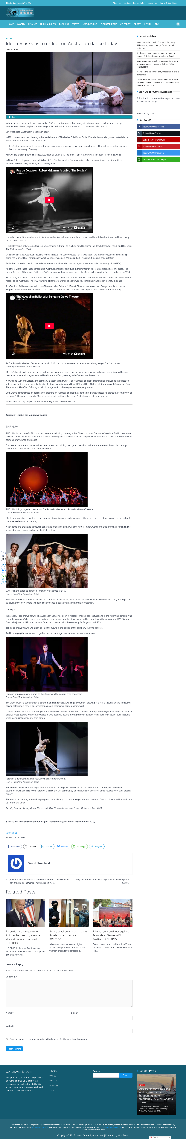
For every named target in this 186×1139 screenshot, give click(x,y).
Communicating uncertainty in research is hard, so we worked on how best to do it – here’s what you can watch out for (158, 82)
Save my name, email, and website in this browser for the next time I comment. (49, 1039)
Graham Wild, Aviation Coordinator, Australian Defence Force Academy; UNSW (154, 1108)
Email (74, 1012)
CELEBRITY (125, 24)
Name (10, 1012)
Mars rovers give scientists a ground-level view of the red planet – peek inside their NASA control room (157, 64)
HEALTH (148, 24)
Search (96, 1071)
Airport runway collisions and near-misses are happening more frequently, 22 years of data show (156, 1095)
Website (10, 1026)
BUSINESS (64, 24)
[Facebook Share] (3, 553)
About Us (117, 3)
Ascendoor (98, 1135)
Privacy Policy (139, 3)
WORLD (21, 24)
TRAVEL (76, 24)
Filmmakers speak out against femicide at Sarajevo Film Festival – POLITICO (111, 935)
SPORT (137, 24)
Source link (11, 833)
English (155, 1137)
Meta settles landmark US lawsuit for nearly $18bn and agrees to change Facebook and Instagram (156, 45)
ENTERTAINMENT (109, 24)
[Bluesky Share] (3, 570)
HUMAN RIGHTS (48, 24)
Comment (11, 976)
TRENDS (53, 1071)
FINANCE (32, 24)
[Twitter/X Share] (3, 558)
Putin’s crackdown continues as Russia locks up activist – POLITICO (68, 935)
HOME (11, 24)
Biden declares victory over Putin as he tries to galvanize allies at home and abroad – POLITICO (23, 937)
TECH (157, 24)
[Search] (178, 24)
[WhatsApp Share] (3, 576)
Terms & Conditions (168, 3)
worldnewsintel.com (40, 1127)
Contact (127, 3)
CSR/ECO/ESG (90, 24)
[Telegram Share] (3, 581)
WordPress (123, 1135)
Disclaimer (152, 3)
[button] (3, 587)
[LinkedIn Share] (3, 564)
